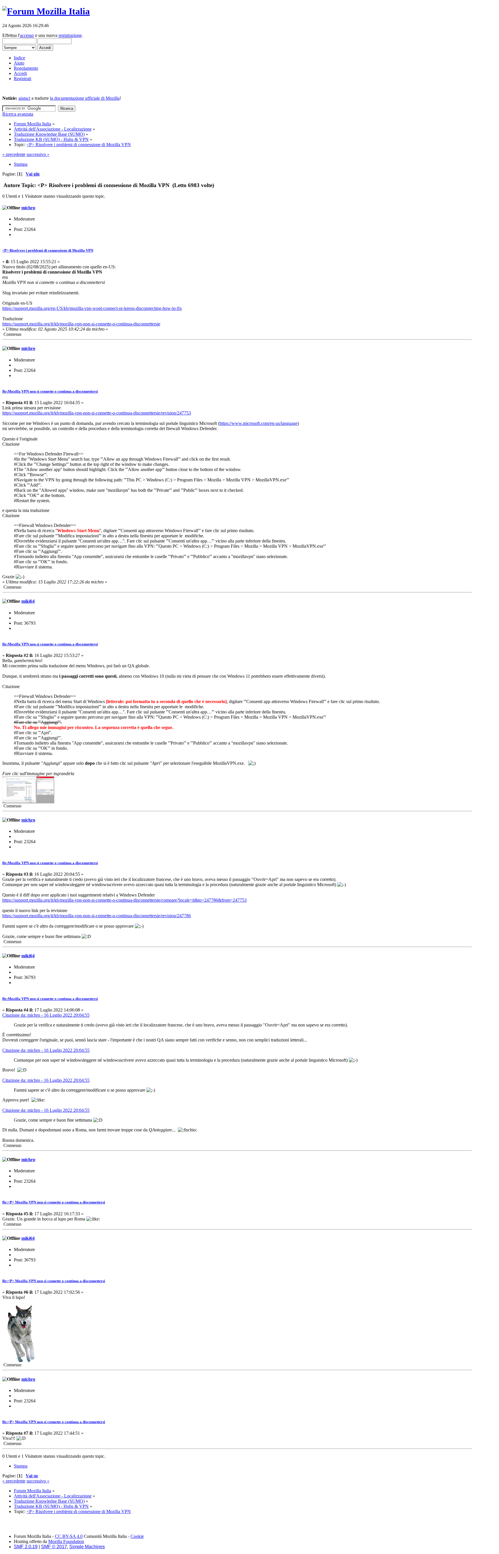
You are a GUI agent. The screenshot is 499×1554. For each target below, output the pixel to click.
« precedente (13, 154)
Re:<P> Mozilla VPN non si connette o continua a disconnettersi (53, 1202)
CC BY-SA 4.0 (69, 1536)
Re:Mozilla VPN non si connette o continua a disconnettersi (50, 391)
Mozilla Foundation (66, 1541)
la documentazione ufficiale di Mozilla (85, 98)
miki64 (28, 601)
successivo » (38, 154)
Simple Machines (87, 1546)
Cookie (137, 1536)
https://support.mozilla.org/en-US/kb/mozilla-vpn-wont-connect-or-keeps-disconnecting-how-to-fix (92, 308)
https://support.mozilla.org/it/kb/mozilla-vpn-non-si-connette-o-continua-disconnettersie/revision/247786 (96, 915)
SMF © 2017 (54, 1546)
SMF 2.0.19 (26, 1546)
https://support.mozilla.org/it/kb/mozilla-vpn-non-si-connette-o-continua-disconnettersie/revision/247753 (96, 412)
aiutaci (24, 98)
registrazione (70, 35)
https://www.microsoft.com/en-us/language (258, 423)
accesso (27, 35)
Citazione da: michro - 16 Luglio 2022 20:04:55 (46, 1015)
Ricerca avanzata (17, 114)
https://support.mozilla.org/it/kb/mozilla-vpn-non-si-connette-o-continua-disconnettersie (81, 323)
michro (28, 207)
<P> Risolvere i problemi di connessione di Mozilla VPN (47, 250)
